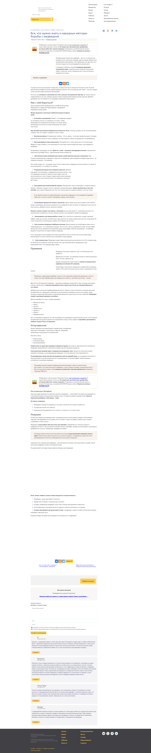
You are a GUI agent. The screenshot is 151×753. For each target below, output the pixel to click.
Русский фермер (36, 30)
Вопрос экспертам (48, 748)
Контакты (39, 748)
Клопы (106, 10)
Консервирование (110, 21)
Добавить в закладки (51, 39)
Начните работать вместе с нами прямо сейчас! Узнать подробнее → (64, 596)
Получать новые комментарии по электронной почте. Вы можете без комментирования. (59, 629)
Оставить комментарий (38, 633)
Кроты (106, 15)
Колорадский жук (87, 731)
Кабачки (91, 15)
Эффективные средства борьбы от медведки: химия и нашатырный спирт (86, 565)
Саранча (84, 743)
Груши (90, 13)
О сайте (33, 748)
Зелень (63, 731)
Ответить (36, 652)
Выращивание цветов (111, 18)
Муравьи (107, 13)
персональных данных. (70, 627)
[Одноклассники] (64, 83)
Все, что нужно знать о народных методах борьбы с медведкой (47, 565)
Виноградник (92, 4)
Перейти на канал (88, 581)
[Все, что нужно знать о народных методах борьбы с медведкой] (35, 567)
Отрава (83, 737)
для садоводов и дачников (77, 45)
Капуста (91, 18)
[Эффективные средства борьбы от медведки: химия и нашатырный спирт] (71, 567)
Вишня (90, 10)
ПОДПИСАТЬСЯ (44, 53)
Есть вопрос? (108, 4)
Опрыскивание (86, 740)
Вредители (35, 19)
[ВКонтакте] (60, 83)
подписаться (70, 629)
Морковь (91, 21)
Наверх (68, 561)
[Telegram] (67, 83)
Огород (106, 7)
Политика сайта (35, 750)
